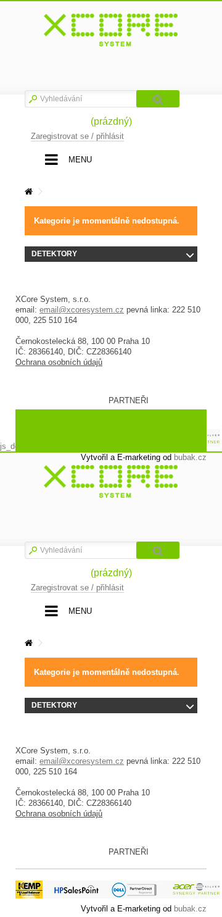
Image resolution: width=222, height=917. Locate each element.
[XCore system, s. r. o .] (111, 30)
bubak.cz (190, 908)
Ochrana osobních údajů (58, 362)
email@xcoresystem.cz (81, 309)
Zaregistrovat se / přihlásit (77, 136)
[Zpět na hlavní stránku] (28, 191)
